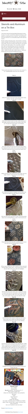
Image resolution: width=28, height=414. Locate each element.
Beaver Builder (20, 412)
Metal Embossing (9, 408)
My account (9, 8)
